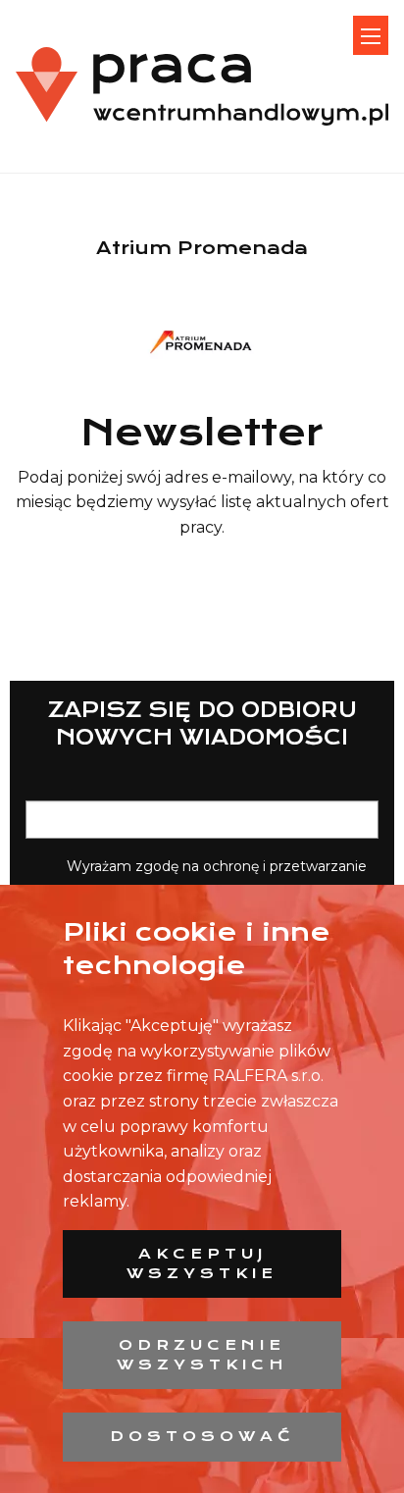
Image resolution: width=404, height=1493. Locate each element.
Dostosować (202, 1436)
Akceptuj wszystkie (202, 1263)
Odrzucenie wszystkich (202, 1354)
